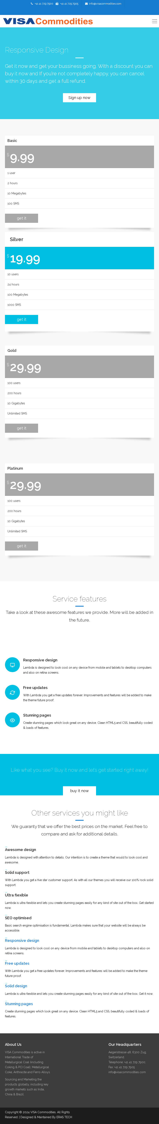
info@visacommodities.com (105, 3)
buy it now (79, 791)
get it (21, 218)
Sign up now (79, 97)
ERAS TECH (64, 1117)
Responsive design (22, 940)
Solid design (16, 986)
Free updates (17, 963)
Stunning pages (19, 1004)
